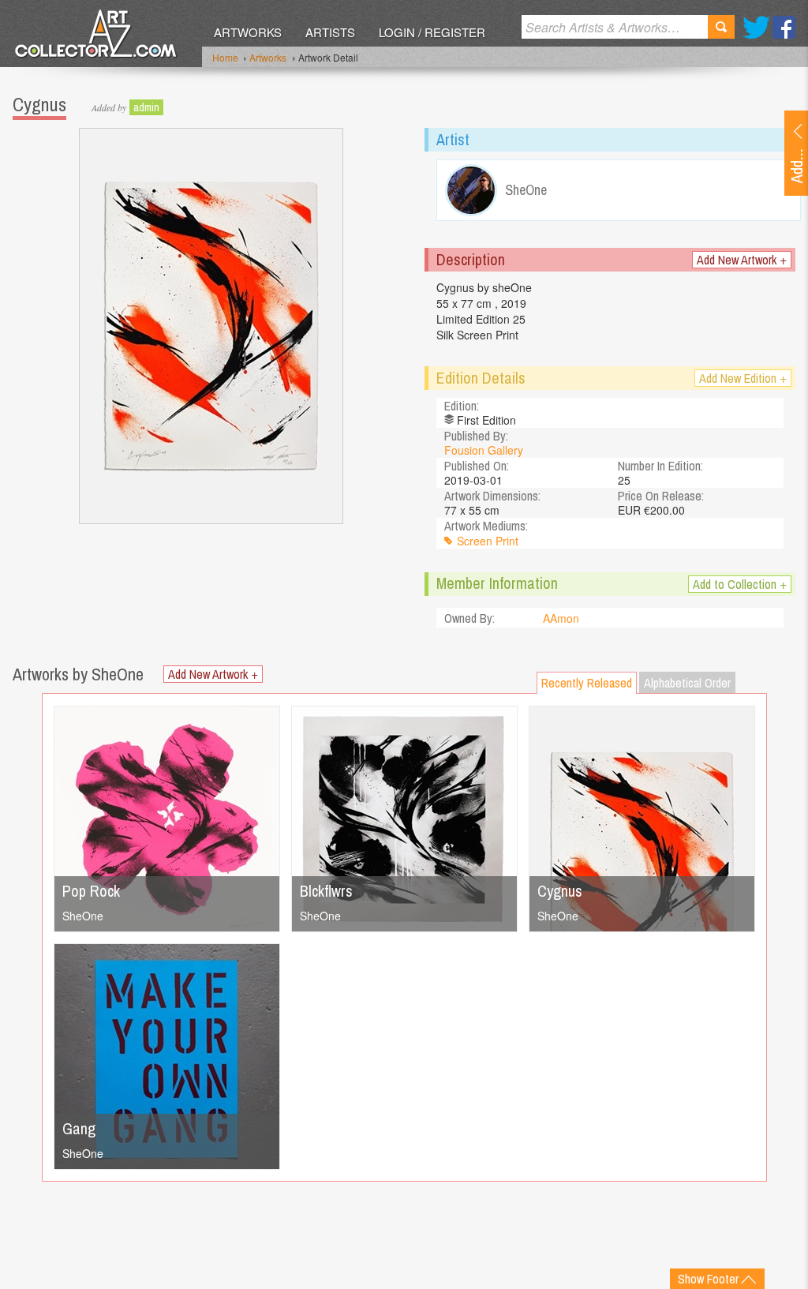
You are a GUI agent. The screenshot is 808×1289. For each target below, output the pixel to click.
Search (721, 27)
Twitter (756, 27)
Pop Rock (91, 890)
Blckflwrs (326, 890)
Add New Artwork (742, 259)
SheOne (82, 916)
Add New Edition (743, 378)
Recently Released (586, 682)
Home (225, 57)
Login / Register (432, 32)
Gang (78, 1128)
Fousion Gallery (483, 450)
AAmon (561, 618)
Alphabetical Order (687, 682)
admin (146, 107)
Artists (330, 32)
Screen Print (487, 541)
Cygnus (559, 890)
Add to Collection (740, 584)
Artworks (248, 32)
